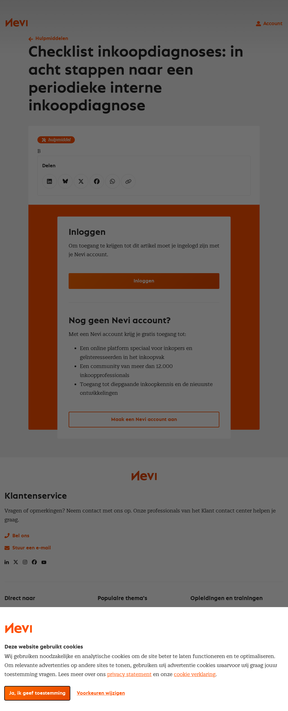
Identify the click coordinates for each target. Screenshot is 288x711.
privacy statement (129, 674)
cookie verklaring (194, 674)
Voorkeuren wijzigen (101, 693)
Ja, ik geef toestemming (37, 693)
